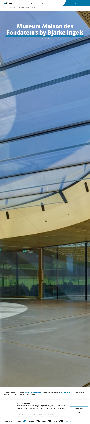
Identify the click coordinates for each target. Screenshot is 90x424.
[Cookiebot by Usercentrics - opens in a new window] (8, 421)
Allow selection (79, 408)
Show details (69, 421)
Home (5, 7)
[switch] (38, 421)
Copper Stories (12, 7)
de (81, 3)
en (79, 3)
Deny (79, 412)
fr (83, 3)
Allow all (79, 403)
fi (82, 3)
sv (85, 3)
